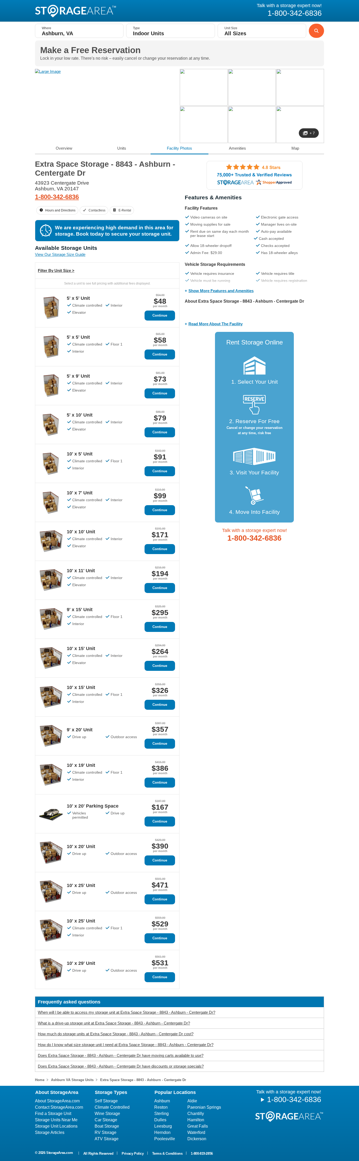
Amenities (237, 148)
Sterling (161, 1113)
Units (121, 148)
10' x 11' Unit (81, 570)
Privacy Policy (132, 1153)
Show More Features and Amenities (221, 290)
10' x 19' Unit (81, 765)
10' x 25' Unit (81, 885)
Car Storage (106, 1120)
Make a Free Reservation (90, 50)
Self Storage (106, 1101)
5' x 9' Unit (78, 376)
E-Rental (125, 210)
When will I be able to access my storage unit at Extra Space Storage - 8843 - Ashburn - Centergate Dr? (126, 1012)
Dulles (160, 1120)
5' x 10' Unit (80, 415)
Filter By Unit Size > (56, 270)
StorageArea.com (59, 1153)
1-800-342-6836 (57, 196)
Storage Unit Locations (56, 1126)
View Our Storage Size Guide (60, 254)
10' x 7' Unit (80, 492)
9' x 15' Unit (80, 609)
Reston (161, 1107)
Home (39, 1080)
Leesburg (163, 1126)
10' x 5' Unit (80, 454)
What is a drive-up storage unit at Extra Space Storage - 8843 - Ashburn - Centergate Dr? (114, 1023)
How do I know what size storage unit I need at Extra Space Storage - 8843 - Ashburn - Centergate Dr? (125, 1044)
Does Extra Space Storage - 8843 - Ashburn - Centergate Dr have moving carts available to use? (120, 1055)
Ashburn (162, 1101)
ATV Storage (107, 1139)
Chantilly (195, 1113)
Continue (159, 315)
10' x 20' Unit (81, 846)
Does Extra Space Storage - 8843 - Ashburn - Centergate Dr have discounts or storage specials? (121, 1066)
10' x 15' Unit (81, 648)
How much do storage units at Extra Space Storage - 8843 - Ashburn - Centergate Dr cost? (115, 1034)
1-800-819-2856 (202, 1153)
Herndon (162, 1132)
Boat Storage (107, 1126)
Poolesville (164, 1139)
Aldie (192, 1101)
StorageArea (75, 11)
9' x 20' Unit (80, 729)
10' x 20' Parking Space (93, 806)
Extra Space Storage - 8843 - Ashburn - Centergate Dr (143, 1080)
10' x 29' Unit (81, 963)
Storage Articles (49, 1132)
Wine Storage (107, 1113)
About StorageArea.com (57, 1101)
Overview (64, 148)
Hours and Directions (60, 210)
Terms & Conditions (167, 1153)
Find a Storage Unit (53, 1113)
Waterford (196, 1132)
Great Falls (197, 1126)
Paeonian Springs (204, 1107)
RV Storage (105, 1132)
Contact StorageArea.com (59, 1107)
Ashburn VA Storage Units (72, 1080)
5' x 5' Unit (78, 298)
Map (295, 148)
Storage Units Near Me (56, 1120)
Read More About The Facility (215, 324)
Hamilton (195, 1120)
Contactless (97, 210)
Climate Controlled (112, 1107)
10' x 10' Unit (81, 531)
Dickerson (196, 1139)
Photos (179, 148)
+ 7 (312, 133)
